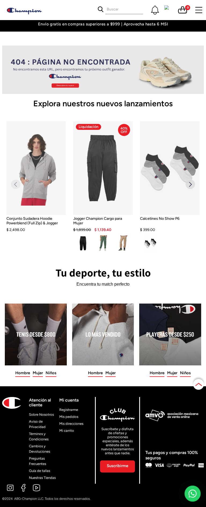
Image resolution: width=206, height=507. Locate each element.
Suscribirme (117, 465)
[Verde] (103, 243)
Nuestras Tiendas (42, 478)
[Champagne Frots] (123, 243)
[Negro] (83, 243)
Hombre (22, 373)
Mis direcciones (71, 424)
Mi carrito (66, 431)
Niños (51, 373)
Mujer (38, 373)
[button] (155, 10)
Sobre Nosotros (41, 415)
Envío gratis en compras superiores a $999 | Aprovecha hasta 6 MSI (103, 24)
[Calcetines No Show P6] (170, 224)
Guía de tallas (39, 471)
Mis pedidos (68, 417)
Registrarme (68, 410)
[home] (29, 10)
